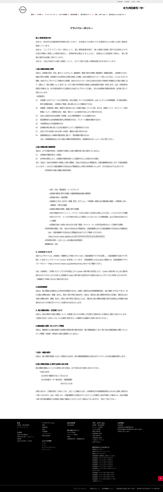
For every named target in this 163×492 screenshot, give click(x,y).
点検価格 (44, 431)
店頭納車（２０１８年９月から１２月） (104, 479)
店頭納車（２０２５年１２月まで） (103, 458)
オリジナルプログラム (48, 447)
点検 (43, 429)
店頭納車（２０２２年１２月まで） (103, 464)
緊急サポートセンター (99, 453)
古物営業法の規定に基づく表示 (125, 488)
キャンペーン (46, 449)
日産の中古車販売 (22, 434)
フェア (44, 443)
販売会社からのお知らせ (116, 14)
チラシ (44, 445)
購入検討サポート (86, 14)
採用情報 (120, 1)
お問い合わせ (96, 442)
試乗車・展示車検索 (23, 425)
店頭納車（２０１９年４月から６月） (103, 474)
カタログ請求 (71, 432)
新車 (32, 14)
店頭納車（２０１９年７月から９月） (103, 472)
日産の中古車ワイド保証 (24, 441)
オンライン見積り (72, 434)
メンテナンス (46, 433)
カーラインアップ (22, 427)
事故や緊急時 (46, 435)
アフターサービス (50, 14)
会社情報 (126, 1)
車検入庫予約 (96, 431)
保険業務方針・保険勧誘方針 (76, 439)
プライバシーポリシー (80, 488)
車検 (43, 425)
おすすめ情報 (63, 14)
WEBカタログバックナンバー (101, 451)
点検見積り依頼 (97, 438)
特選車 (19, 439)
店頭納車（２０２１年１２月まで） (103, 466)
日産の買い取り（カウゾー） (25, 437)
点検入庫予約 (96, 435)
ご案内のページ (97, 481)
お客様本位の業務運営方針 (126, 427)
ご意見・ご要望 (135, 1)
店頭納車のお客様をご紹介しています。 (104, 456)
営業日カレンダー (97, 449)
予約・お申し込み (100, 14)
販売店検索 (74, 14)
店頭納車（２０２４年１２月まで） (103, 460)
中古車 (39, 14)
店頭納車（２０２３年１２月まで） (103, 462)
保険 (68, 437)
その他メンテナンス (98, 440)
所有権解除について (108, 488)
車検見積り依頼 (97, 433)
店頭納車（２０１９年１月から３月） (103, 477)
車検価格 (44, 427)
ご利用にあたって (94, 488)
